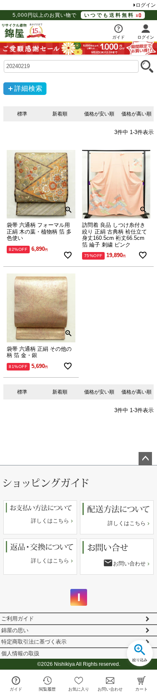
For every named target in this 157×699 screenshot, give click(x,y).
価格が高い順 (136, 114)
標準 (22, 114)
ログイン (146, 5)
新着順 (59, 114)
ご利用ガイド (17, 618)
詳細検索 (28, 88)
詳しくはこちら (50, 521)
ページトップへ (145, 458)
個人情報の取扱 (20, 653)
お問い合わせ (129, 563)
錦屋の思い (14, 630)
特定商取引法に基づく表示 (34, 642)
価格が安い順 (99, 114)
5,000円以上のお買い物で (73, 15)
